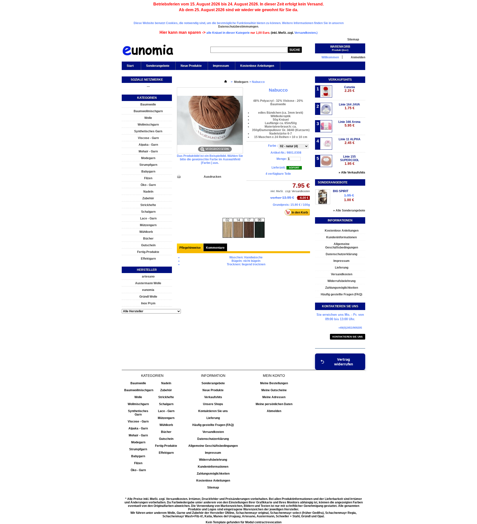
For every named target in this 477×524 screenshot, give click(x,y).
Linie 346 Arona (349, 123)
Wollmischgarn (148, 124)
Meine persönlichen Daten (274, 404)
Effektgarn (148, 258)
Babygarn (148, 171)
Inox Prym (148, 303)
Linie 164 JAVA (349, 106)
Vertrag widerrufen (343, 361)
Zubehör (148, 198)
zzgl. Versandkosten (297, 191)
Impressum (221, 66)
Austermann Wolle (148, 283)
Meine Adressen (273, 397)
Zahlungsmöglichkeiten (341, 287)
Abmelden (274, 411)
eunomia (148, 290)
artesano (148, 276)
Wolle (148, 118)
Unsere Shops (213, 404)
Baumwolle (148, 104)
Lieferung (341, 267)
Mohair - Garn (148, 151)
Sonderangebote (157, 66)
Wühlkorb (146, 232)
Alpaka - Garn (148, 144)
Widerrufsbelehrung (341, 281)
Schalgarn (148, 211)
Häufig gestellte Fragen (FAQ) (341, 294)
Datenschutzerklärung (341, 254)
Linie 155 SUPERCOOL (349, 160)
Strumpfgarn (148, 165)
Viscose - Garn (148, 138)
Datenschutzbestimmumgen (238, 26)
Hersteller (147, 270)
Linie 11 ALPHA (349, 141)
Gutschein (148, 245)
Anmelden (358, 57)
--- (148, 86)
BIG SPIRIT (340, 191)
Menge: (282, 159)
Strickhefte (148, 205)
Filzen (148, 178)
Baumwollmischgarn (148, 111)
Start (128, 67)
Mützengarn (148, 225)
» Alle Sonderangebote (349, 210)
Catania (349, 89)
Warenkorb (340, 46)
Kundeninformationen (341, 237)
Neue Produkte (191, 66)
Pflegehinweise (190, 247)
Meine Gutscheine (274, 390)
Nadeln (148, 191)
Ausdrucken (212, 176)
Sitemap (353, 39)
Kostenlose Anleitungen (257, 66)
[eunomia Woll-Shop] (148, 51)
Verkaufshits (340, 79)
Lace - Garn (148, 218)
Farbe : (273, 145)
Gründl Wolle (148, 296)
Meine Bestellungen (274, 383)
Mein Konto (274, 376)
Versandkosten (341, 274)
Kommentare (215, 247)
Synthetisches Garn (148, 131)
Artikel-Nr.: (278, 152)
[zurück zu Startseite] (225, 82)
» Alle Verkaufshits (352, 172)
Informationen (340, 220)
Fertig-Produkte (148, 252)
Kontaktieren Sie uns (347, 336)
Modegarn (148, 158)
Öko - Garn (148, 185)
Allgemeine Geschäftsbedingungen (341, 245)
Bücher (148, 238)
